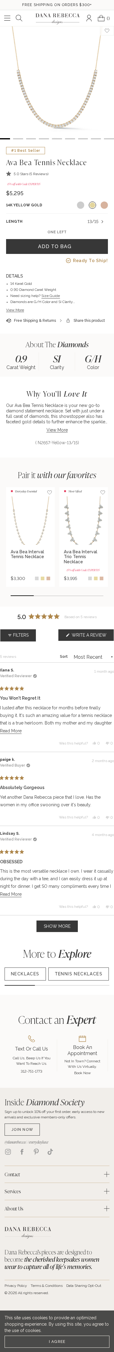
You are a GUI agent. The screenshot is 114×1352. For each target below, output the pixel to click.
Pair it (57, 475)
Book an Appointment (82, 1050)
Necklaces (25, 973)
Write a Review (92, 636)
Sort (64, 656)
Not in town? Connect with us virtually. (82, 1064)
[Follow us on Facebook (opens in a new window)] (22, 1151)
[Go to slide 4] (91, 595)
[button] (27, 174)
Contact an (57, 1019)
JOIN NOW (22, 1129)
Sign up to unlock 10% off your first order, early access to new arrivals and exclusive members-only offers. (55, 1114)
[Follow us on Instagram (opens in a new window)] (8, 1151)
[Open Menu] (7, 18)
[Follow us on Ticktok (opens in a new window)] (50, 1151)
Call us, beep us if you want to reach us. (31, 1061)
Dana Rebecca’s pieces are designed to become (52, 1259)
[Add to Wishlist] (49, 492)
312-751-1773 (31, 1071)
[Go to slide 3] (68, 595)
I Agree (57, 1341)
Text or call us (31, 1049)
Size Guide (50, 296)
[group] (21, 361)
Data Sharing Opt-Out (83, 1286)
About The (57, 344)
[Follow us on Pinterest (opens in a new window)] (36, 1151)
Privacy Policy (16, 1286)
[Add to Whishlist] (107, 30)
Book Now (82, 1073)
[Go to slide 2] (45, 595)
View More (15, 310)
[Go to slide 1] (22, 595)
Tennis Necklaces (78, 973)
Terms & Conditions (47, 1286)
